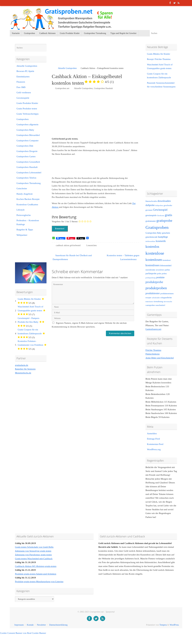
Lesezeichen (91, 245)
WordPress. (174, 625)
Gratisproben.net (62, 88)
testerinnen (149, 301)
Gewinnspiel (160, 209)
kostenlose (155, 253)
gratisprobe (164, 221)
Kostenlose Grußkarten (27, 204)
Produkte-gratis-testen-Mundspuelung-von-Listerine (39, 581)
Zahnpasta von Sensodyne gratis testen (33, 551)
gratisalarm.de (21, 365)
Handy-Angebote (24, 194)
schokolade (156, 298)
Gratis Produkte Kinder (27, 103)
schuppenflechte (166, 298)
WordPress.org (154, 449)
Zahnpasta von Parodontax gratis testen (33, 554)
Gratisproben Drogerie (27, 151)
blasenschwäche (151, 201)
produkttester (153, 293)
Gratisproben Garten (26, 156)
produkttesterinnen (167, 294)
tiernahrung (158, 301)
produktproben (156, 288)
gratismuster (151, 221)
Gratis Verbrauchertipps (27, 114)
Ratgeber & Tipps (24, 229)
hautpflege (163, 237)
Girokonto (160, 215)
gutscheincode (151, 237)
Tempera (163, 625)
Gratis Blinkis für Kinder (29, 299)
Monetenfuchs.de (23, 373)
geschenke (168, 205)
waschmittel (160, 305)
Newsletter (41, 625)
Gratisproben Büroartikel (28, 135)
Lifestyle (20, 210)
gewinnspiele (151, 215)
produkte (160, 277)
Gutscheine (21, 188)
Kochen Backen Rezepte (28, 199)
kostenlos (152, 246)
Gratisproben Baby (25, 130)
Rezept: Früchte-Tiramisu (159, 59)
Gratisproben (22, 119)
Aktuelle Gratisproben (67, 68)
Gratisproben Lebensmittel (28, 172)
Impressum (19, 625)
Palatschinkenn (153, 354)
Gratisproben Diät (24, 146)
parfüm (167, 270)
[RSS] (179, 3)
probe (159, 274)
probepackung (151, 278)
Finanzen (20, 82)
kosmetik (161, 240)
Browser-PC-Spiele (25, 71)
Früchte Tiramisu (153, 350)
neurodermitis (150, 270)
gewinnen (149, 210)
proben (164, 274)
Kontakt (30, 625)
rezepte (148, 298)
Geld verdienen (23, 92)
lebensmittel (165, 265)
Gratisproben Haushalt (103, 88)
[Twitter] (174, 3)
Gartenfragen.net (153, 329)
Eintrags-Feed (153, 439)
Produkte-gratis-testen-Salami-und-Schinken (35, 574)
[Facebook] (170, 3)
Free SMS (21, 87)
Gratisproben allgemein (27, 124)
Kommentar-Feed (155, 444)
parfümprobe (151, 273)
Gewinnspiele (22, 98)
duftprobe (150, 205)
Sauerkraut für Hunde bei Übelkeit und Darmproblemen (72, 257)
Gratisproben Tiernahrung (28, 183)
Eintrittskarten (23, 76)
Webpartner (21, 235)
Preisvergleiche (23, 215)
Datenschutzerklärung (58, 625)
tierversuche (168, 301)
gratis (168, 215)
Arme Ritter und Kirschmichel (160, 358)
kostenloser (167, 260)
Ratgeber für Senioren (25, 369)
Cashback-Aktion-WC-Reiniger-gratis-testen (35, 566)
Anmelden (152, 433)
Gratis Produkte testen (26, 108)
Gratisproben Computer (27, 140)
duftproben (159, 205)
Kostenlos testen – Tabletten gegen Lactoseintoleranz (123, 257)
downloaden (164, 200)
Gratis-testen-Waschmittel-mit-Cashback (33, 558)
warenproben (150, 305)
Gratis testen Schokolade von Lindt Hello (34, 547)
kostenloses (153, 265)
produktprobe (154, 282)
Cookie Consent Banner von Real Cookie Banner (23, 633)
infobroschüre (150, 241)
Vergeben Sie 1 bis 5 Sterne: (65, 221)
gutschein (166, 233)
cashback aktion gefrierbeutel (68, 245)
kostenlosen (154, 260)
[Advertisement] (87, 55)
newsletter (160, 270)
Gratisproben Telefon (26, 178)
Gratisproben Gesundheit (28, 162)
